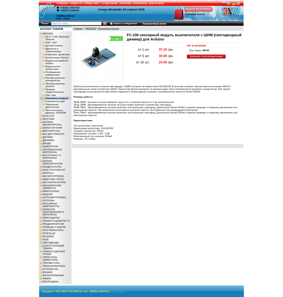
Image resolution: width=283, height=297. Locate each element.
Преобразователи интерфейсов (55, 79)
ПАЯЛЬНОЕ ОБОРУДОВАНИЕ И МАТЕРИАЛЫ (53, 212)
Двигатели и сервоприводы (53, 50)
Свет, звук (51, 95)
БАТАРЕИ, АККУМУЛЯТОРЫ (52, 123)
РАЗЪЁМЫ (48, 236)
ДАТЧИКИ (48, 137)
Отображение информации (53, 73)
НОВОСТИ (76, 3)
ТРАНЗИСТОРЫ (51, 263)
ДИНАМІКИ (48, 140)
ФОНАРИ (47, 272)
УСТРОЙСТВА (50, 269)
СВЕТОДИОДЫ (51, 242)
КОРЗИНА (125, 3)
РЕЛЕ (45, 239)
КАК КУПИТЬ (157, 3)
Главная (78, 28)
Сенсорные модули (57, 98)
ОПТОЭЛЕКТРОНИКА (54, 197)
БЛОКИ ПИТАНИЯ (52, 127)
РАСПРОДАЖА (50, 281)
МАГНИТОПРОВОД (53, 176)
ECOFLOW (48, 116)
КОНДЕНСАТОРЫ (52, 166)
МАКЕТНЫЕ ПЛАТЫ (53, 179)
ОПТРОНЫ (48, 200)
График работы (66, 15)
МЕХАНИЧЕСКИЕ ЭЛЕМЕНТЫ (52, 186)
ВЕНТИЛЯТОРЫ (51, 131)
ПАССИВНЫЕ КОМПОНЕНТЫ (51, 205)
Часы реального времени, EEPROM (56, 111)
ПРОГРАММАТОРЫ (53, 230)
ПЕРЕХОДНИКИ (51, 217)
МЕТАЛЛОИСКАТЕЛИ (54, 182)
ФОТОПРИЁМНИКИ (53, 275)
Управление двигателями (52, 105)
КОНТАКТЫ (140, 3)
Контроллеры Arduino (57, 57)
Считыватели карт (55, 101)
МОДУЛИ (47, 194)
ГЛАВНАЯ (62, 3)
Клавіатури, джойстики (58, 54)
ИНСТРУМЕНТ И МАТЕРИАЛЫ (52, 156)
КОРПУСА (48, 173)
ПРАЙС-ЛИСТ (92, 3)
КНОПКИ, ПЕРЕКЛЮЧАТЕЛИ (53, 162)
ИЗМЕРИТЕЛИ (50, 146)
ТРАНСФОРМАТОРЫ (54, 266)
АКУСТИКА (48, 119)
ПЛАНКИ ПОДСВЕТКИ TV (56, 221)
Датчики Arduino (54, 45)
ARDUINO (48, 33)
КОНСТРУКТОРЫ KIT (54, 170)
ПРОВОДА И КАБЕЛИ (54, 227)
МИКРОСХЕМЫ (51, 191)
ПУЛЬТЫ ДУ (49, 233)
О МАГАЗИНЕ (110, 3)
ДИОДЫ (47, 143)
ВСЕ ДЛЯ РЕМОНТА (53, 134)
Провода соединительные (55, 90)
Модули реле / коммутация (53, 67)
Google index (117, 291)
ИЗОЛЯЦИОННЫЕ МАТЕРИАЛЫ (52, 150)
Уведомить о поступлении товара (206, 56)
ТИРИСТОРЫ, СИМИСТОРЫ (50, 258)
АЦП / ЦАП (51, 42)
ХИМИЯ (47, 278)
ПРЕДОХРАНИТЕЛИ (53, 224)
